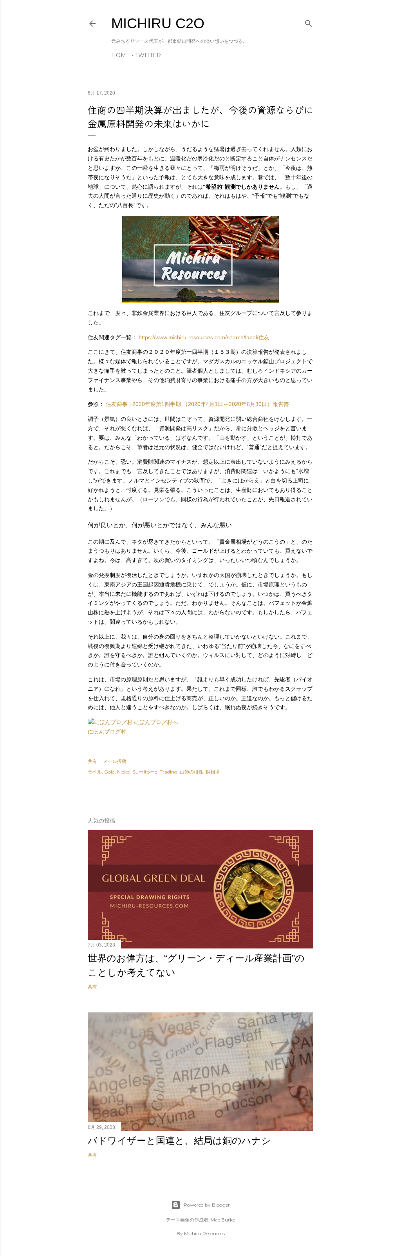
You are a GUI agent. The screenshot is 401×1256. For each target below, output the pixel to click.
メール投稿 (114, 761)
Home (120, 55)
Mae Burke (223, 1220)
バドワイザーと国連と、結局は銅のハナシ (179, 1140)
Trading (168, 772)
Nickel (123, 772)
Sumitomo (145, 772)
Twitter (148, 55)
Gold (109, 772)
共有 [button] (92, 761)
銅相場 (213, 772)
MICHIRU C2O (157, 23)
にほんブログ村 (107, 731)
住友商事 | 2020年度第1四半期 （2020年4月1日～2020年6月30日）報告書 (197, 404)
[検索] (308, 21)
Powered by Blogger (207, 1205)
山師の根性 (191, 772)
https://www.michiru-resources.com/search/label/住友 (204, 337)
